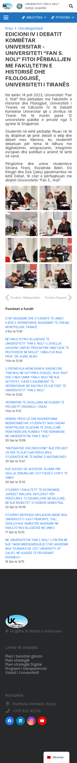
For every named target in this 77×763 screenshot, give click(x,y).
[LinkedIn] (20, 721)
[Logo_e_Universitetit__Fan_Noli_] (7, 6)
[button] (71, 6)
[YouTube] (42, 721)
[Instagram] (31, 721)
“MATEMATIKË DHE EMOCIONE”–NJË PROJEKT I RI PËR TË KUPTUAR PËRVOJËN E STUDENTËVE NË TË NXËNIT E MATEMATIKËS (36, 453)
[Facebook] (9, 721)
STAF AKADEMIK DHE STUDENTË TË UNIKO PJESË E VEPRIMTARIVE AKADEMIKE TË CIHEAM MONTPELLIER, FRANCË (37, 323)
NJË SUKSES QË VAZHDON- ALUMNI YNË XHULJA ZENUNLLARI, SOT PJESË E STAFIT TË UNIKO (36, 473)
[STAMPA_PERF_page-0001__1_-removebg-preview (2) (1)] (19, 6)
